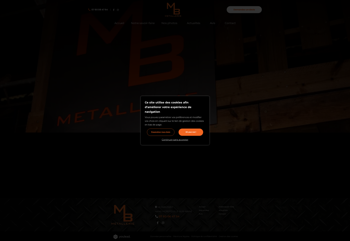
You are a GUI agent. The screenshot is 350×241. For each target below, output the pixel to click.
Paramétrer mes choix (160, 132)
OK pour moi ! (191, 132)
